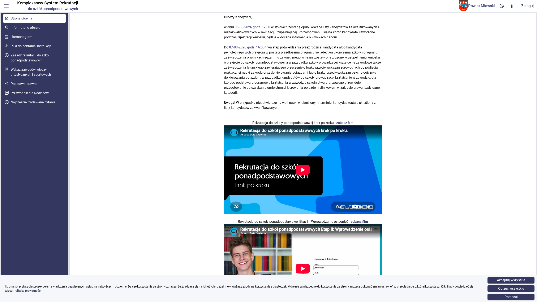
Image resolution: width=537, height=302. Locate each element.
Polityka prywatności (27, 290)
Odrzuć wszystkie (511, 288)
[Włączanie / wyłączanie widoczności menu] (6, 6)
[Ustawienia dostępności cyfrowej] (502, 6)
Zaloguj (527, 6)
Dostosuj (511, 297)
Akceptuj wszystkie (511, 280)
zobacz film (344, 123)
